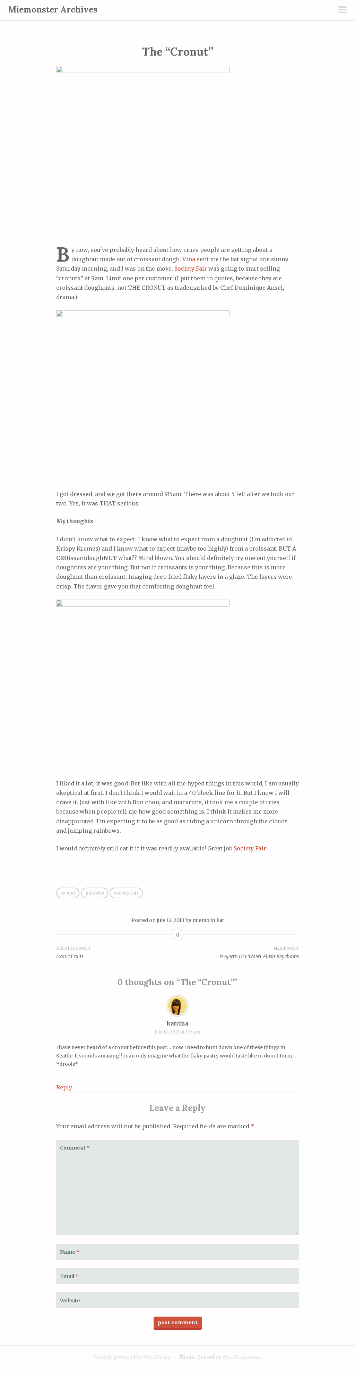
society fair (126, 893)
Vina (188, 259)
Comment (75, 1148)
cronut (67, 893)
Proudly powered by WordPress (131, 1357)
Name (69, 1252)
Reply (64, 1087)
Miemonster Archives (52, 9)
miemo (200, 920)
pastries (94, 893)
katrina (177, 1023)
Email (69, 1276)
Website (70, 1300)
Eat (220, 920)
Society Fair (190, 268)
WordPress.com (241, 1357)
